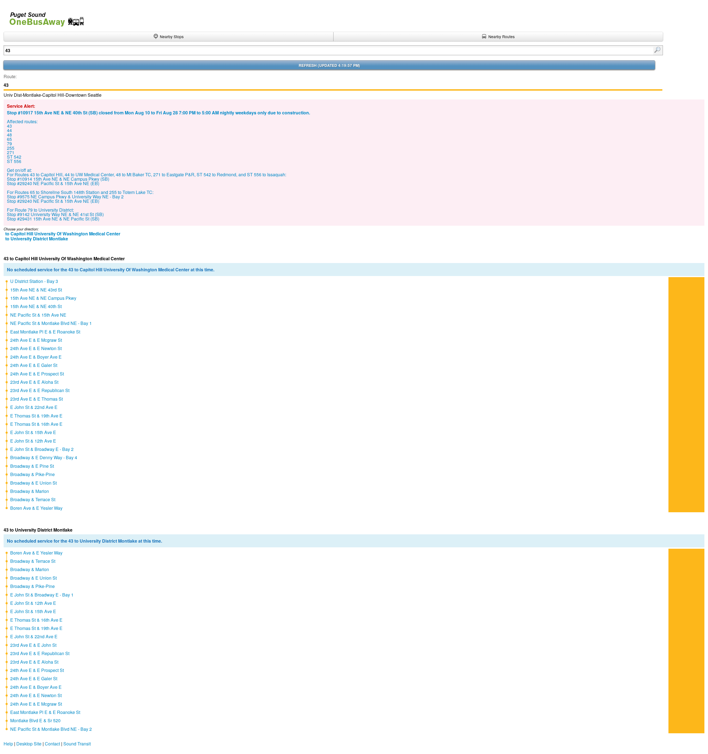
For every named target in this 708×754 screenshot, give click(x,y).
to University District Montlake (36, 238)
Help (8, 743)
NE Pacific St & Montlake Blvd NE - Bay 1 (51, 323)
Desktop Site (28, 743)
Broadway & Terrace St (32, 499)
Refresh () (329, 65)
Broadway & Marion (29, 491)
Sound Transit (77, 743)
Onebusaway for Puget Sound (44, 17)
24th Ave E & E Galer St (33, 365)
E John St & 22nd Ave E (34, 407)
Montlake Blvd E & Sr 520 (35, 720)
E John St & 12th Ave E (33, 441)
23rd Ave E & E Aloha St (34, 382)
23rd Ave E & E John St (33, 645)
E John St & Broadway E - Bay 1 (42, 595)
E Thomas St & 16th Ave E (36, 424)
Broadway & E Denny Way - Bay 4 (43, 457)
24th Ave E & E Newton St (36, 348)
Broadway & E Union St (33, 483)
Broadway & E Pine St (32, 466)
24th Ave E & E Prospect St (37, 374)
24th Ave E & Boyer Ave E (36, 357)
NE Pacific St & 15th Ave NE (38, 315)
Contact (52, 743)
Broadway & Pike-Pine (32, 474)
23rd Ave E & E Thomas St (36, 399)
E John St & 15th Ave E (33, 432)
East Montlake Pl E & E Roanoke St (45, 332)
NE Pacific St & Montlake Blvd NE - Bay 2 (51, 729)
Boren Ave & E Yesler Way (36, 508)
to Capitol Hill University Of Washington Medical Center (62, 233)
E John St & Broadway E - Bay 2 (42, 449)
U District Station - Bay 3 (34, 281)
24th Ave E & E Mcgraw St (36, 340)
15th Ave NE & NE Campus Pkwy (43, 298)
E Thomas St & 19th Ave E (36, 416)
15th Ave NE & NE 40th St (36, 306)
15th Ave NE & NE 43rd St (36, 290)
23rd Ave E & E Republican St (39, 390)
